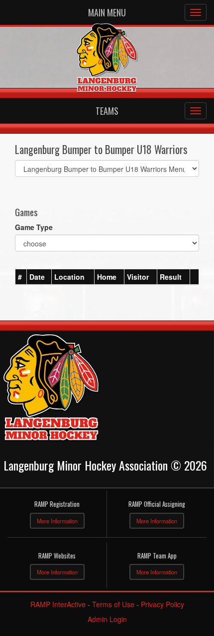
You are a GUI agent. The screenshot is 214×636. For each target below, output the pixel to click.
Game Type (34, 227)
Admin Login (107, 619)
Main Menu (107, 12)
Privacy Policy (162, 604)
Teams (107, 110)
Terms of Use (113, 604)
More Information (57, 521)
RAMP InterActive (58, 604)
